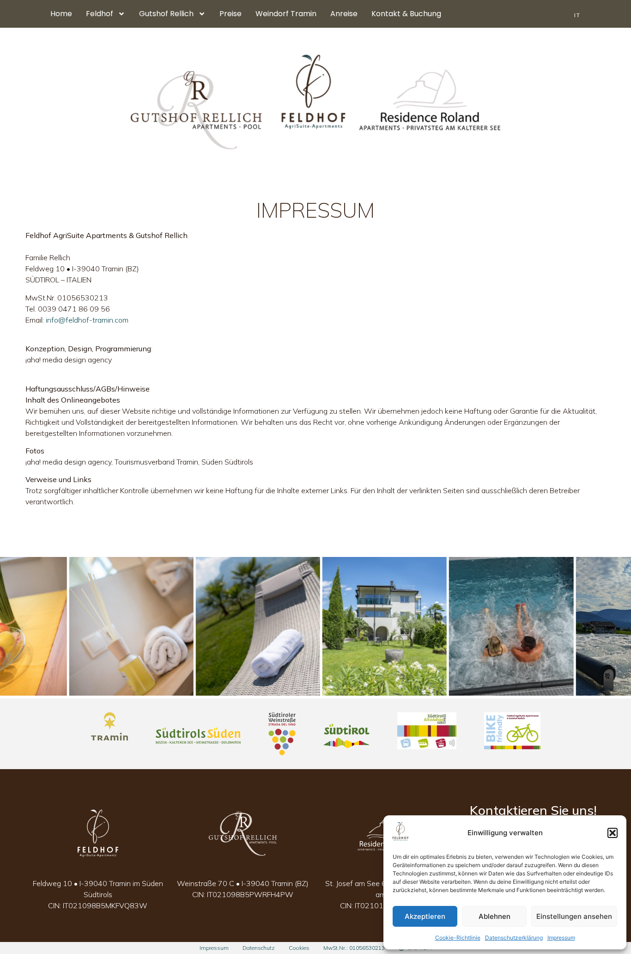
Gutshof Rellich (166, 13)
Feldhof (99, 13)
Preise (230, 13)
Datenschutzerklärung (514, 937)
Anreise (344, 13)
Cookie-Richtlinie (457, 937)
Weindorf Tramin (285, 13)
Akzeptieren (425, 916)
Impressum (561, 937)
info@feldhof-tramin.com (87, 319)
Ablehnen (494, 916)
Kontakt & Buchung (406, 13)
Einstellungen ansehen (574, 916)
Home (61, 13)
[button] (612, 833)
